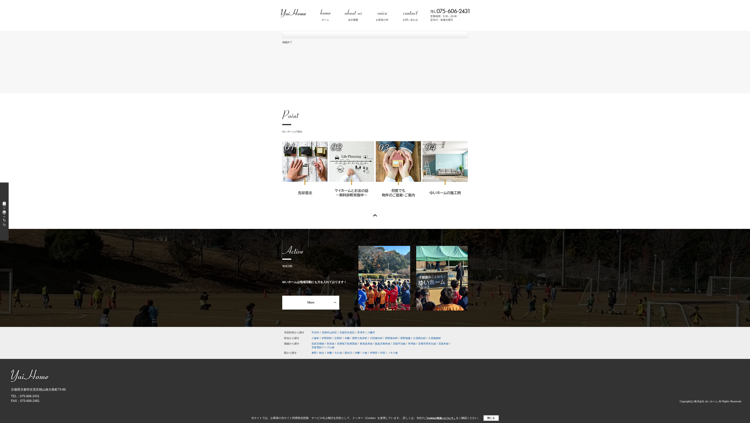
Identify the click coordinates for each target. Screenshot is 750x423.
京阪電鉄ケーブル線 (323, 347)
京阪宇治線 (399, 343)
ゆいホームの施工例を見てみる (445, 174)
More (310, 302)
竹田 (382, 352)
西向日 (348, 352)
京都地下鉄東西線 (347, 343)
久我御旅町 (434, 338)
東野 (314, 352)
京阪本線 (443, 343)
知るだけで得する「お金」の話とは (351, 174)
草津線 (412, 343)
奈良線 (330, 343)
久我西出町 (419, 338)
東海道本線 (366, 343)
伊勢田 (374, 352)
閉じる (491, 418)
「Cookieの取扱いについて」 (440, 418)
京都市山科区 (329, 332)
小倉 (364, 352)
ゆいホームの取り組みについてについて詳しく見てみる (398, 174)
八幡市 (371, 332)
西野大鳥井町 (359, 338)
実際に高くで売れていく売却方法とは (305, 174)
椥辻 (321, 352)
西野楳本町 (391, 338)
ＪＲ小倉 (393, 352)
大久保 (338, 352)
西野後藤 (405, 338)
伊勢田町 (327, 338)
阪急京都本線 (382, 343)
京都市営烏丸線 (427, 343)
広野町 (338, 338)
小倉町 (315, 338)
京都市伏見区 (347, 332)
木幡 (347, 338)
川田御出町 (376, 338)
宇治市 (315, 332)
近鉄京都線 (318, 343)
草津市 (361, 332)
